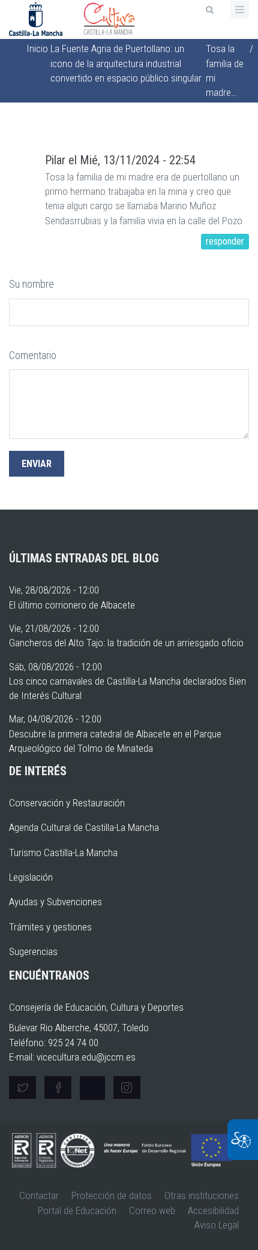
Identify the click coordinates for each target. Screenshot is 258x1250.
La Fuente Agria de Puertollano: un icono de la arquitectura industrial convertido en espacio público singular (126, 63)
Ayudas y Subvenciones (55, 902)
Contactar (39, 1195)
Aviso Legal (216, 1225)
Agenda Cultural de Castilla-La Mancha (84, 827)
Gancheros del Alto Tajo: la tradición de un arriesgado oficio (126, 643)
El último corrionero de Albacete (72, 605)
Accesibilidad (213, 1210)
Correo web (152, 1210)
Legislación (31, 877)
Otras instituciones (201, 1195)
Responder (225, 241)
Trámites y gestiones (50, 927)
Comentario (32, 355)
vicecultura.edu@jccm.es (86, 1057)
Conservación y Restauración (67, 803)
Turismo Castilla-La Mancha (63, 853)
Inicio (37, 49)
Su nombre (31, 284)
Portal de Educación (77, 1210)
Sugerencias (33, 951)
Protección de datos (111, 1195)
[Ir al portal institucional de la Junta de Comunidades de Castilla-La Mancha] (37, 18)
